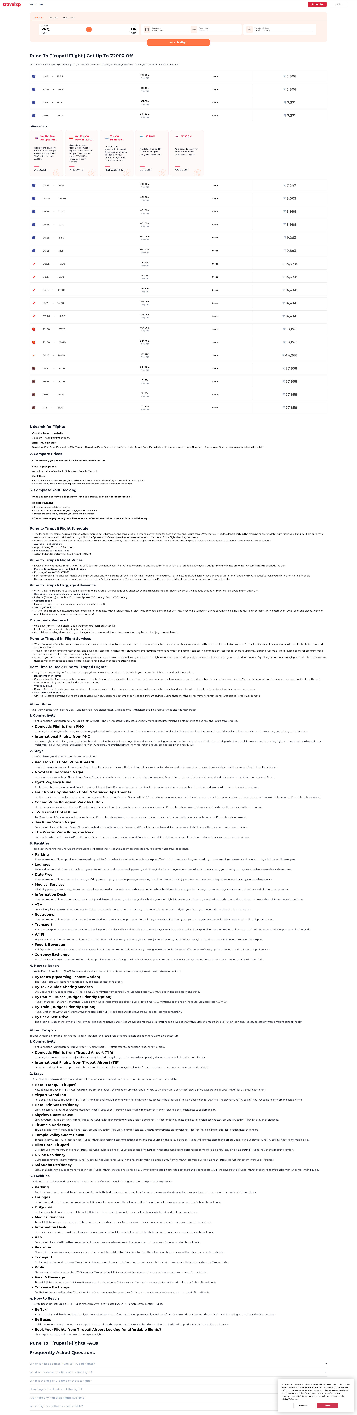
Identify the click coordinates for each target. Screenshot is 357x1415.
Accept (328, 1406)
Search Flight (178, 42)
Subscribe (317, 4)
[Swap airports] (89, 29)
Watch (33, 4)
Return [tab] (54, 17)
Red (41, 4)
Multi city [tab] (69, 17)
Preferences (304, 1406)
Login (338, 4)
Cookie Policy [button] (299, 1396)
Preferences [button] (293, 1399)
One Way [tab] (39, 17)
